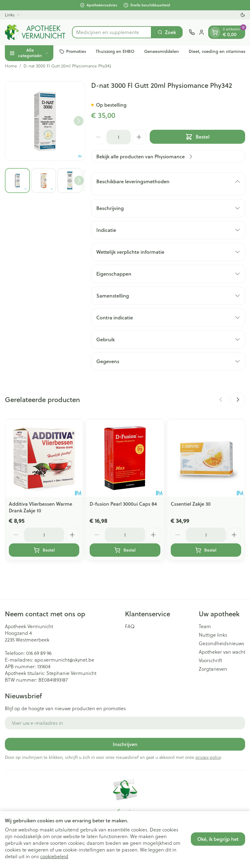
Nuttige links (213, 634)
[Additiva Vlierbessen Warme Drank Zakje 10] (44, 458)
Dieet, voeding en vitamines (217, 51)
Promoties (76, 51)
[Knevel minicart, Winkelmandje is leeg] (214, 32)
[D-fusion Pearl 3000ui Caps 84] (125, 458)
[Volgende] (79, 121)
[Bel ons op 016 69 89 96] (192, 32)
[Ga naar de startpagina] (35, 32)
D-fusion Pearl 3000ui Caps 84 (123, 503)
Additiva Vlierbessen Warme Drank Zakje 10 (40, 507)
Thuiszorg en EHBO (115, 51)
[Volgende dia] (237, 399)
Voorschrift (210, 660)
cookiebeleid (54, 856)
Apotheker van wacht (222, 652)
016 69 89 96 (39, 652)
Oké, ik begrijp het (218, 838)
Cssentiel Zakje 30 (191, 503)
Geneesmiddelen (161, 51)
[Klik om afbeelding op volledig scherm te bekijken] (45, 121)
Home (11, 66)
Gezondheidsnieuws (221, 643)
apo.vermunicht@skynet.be (64, 659)
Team (205, 626)
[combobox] (112, 32)
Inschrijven (125, 744)
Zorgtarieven (213, 669)
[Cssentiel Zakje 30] (206, 458)
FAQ (130, 626)
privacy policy (208, 757)
